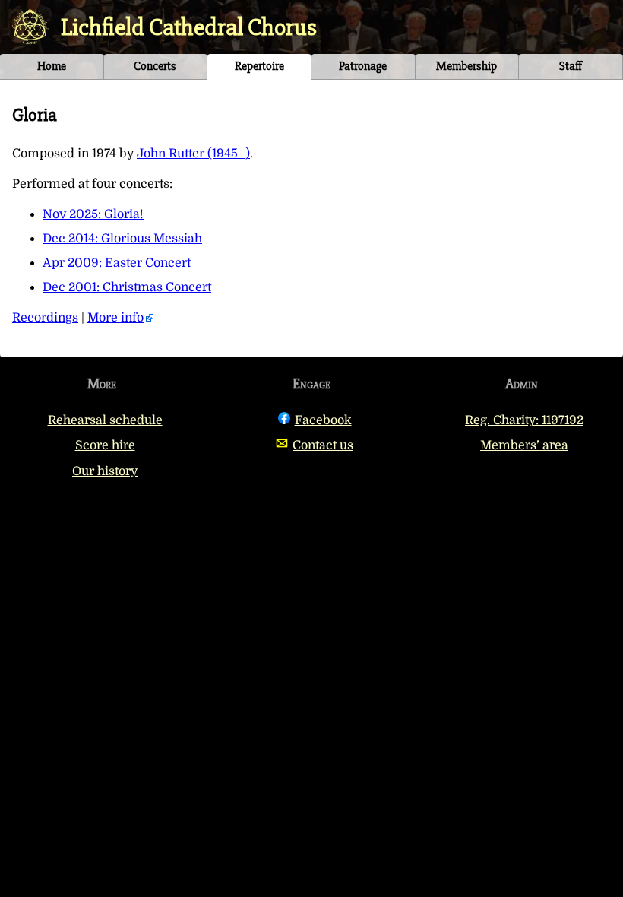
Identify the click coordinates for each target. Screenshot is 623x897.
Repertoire (259, 66)
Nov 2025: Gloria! (93, 214)
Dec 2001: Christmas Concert (127, 287)
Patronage (363, 66)
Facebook (323, 420)
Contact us (323, 445)
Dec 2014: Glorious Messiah (122, 239)
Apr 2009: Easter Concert (117, 263)
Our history (105, 471)
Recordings (45, 318)
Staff (570, 66)
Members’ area (524, 445)
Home (51, 66)
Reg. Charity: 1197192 (524, 420)
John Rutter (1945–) (193, 153)
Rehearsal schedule (105, 420)
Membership (466, 66)
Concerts (155, 66)
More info (115, 318)
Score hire (105, 445)
